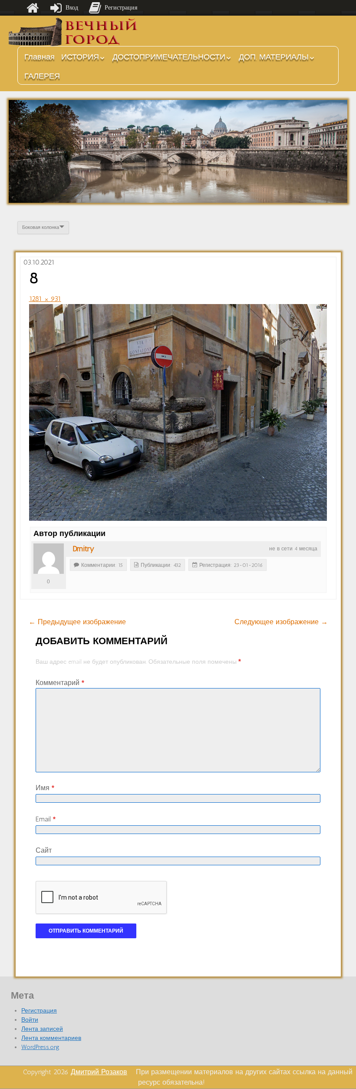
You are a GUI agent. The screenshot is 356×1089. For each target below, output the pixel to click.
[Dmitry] (48, 558)
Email (46, 819)
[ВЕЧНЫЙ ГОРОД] (74, 32)
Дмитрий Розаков (99, 1072)
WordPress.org (40, 1047)
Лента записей (42, 1029)
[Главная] (32, 8)
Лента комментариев (51, 1038)
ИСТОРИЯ (80, 57)
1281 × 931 (45, 299)
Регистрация (39, 1010)
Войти (29, 1019)
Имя (45, 788)
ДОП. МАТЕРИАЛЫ (274, 57)
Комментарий (60, 683)
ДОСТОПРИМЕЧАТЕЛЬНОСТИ (168, 57)
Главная (39, 57)
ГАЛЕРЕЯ (42, 76)
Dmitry (83, 548)
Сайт (44, 850)
